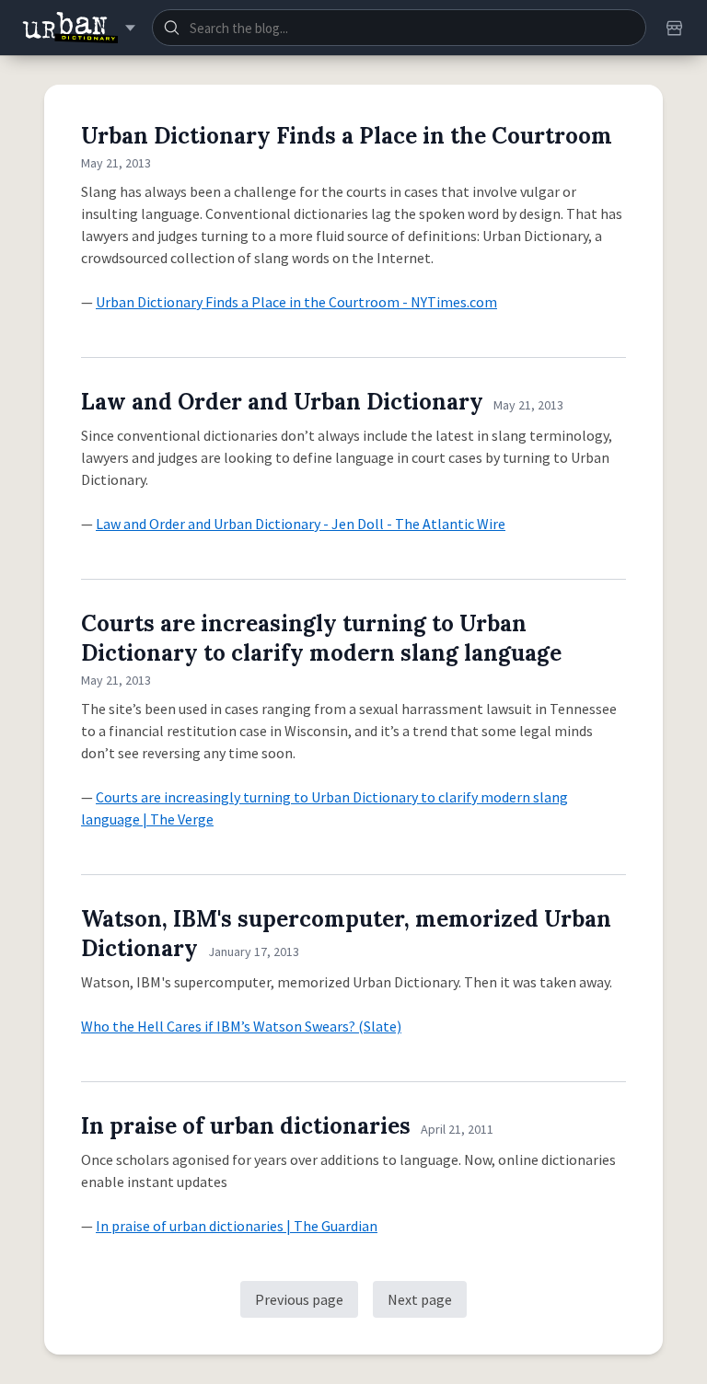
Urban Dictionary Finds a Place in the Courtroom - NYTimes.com (296, 302)
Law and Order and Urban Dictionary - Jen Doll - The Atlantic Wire (300, 523)
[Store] (673, 27)
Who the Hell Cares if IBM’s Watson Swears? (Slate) (241, 1026)
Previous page (299, 1299)
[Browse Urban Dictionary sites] (79, 27)
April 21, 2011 (457, 1129)
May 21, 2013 (116, 163)
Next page (420, 1299)
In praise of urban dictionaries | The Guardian (236, 1226)
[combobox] (399, 27)
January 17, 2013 (253, 951)
